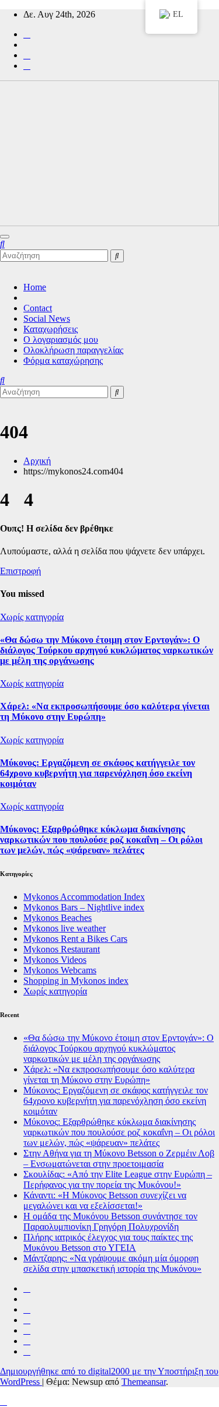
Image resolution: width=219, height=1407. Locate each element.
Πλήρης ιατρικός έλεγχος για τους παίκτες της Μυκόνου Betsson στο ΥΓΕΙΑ (108, 1242)
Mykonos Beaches (57, 918)
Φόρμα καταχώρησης (63, 360)
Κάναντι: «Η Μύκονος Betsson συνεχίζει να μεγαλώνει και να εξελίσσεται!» (104, 1200)
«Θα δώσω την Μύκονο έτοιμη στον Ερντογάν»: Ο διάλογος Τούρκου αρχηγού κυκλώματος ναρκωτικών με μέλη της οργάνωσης (106, 650)
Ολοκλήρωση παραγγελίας (73, 350)
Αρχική (37, 461)
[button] (2, 244)
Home (34, 287)
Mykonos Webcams (59, 970)
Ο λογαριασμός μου (60, 339)
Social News (46, 318)
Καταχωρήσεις (50, 329)
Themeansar (143, 1382)
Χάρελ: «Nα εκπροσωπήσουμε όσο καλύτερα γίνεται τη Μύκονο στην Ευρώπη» (105, 711)
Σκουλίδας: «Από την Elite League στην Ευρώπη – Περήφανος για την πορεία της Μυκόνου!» (117, 1179)
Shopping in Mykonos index (75, 981)
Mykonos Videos (54, 960)
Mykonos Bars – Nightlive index (83, 907)
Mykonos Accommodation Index (84, 897)
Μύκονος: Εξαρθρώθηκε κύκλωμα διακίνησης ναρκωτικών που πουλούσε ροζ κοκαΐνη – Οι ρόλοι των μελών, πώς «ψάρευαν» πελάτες (101, 839)
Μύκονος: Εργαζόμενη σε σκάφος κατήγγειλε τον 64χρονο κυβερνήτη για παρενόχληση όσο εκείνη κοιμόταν (97, 773)
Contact (37, 308)
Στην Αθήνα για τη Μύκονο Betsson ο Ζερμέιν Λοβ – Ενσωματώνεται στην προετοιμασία (118, 1158)
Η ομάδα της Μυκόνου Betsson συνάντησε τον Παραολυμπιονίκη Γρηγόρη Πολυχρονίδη (110, 1221)
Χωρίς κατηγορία (32, 617)
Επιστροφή (20, 571)
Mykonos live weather (64, 928)
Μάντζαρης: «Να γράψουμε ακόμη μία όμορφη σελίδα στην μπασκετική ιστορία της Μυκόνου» (112, 1263)
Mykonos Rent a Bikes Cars (75, 939)
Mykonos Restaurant (61, 949)
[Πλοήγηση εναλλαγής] (4, 236)
